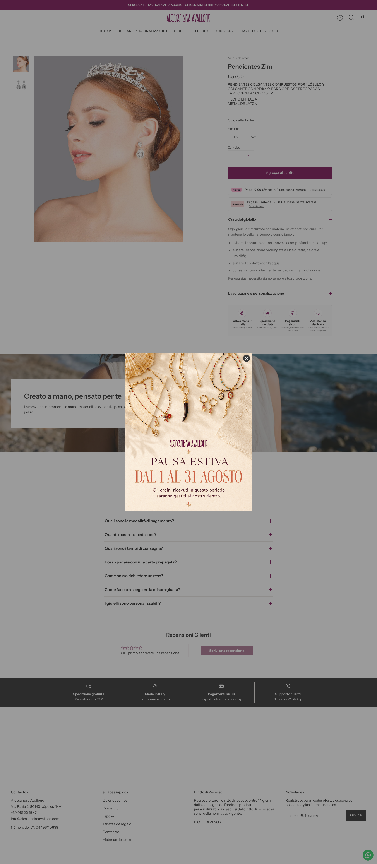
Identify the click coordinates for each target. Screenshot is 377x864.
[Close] (246, 358)
